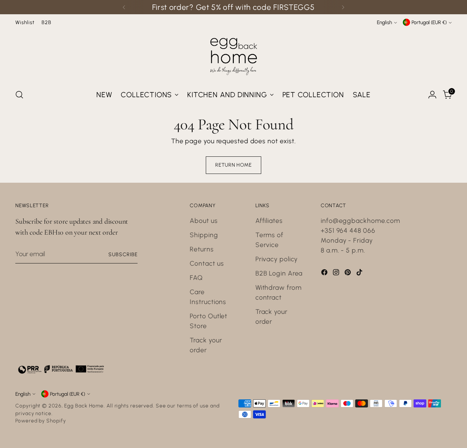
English (384, 22)
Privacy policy (276, 259)
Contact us (207, 263)
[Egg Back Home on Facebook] (325, 274)
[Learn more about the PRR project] (61, 369)
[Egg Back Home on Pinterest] (348, 274)
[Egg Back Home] (233, 54)
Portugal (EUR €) (429, 22)
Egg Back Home (84, 406)
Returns (201, 249)
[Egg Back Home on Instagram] (336, 274)
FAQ (196, 278)
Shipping (204, 235)
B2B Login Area (279, 273)
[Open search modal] (19, 94)
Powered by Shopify (40, 421)
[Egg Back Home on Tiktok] (360, 274)
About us (203, 221)
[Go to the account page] (432, 94)
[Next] (343, 7)
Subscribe (123, 254)
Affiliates (269, 221)
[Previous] (124, 7)
